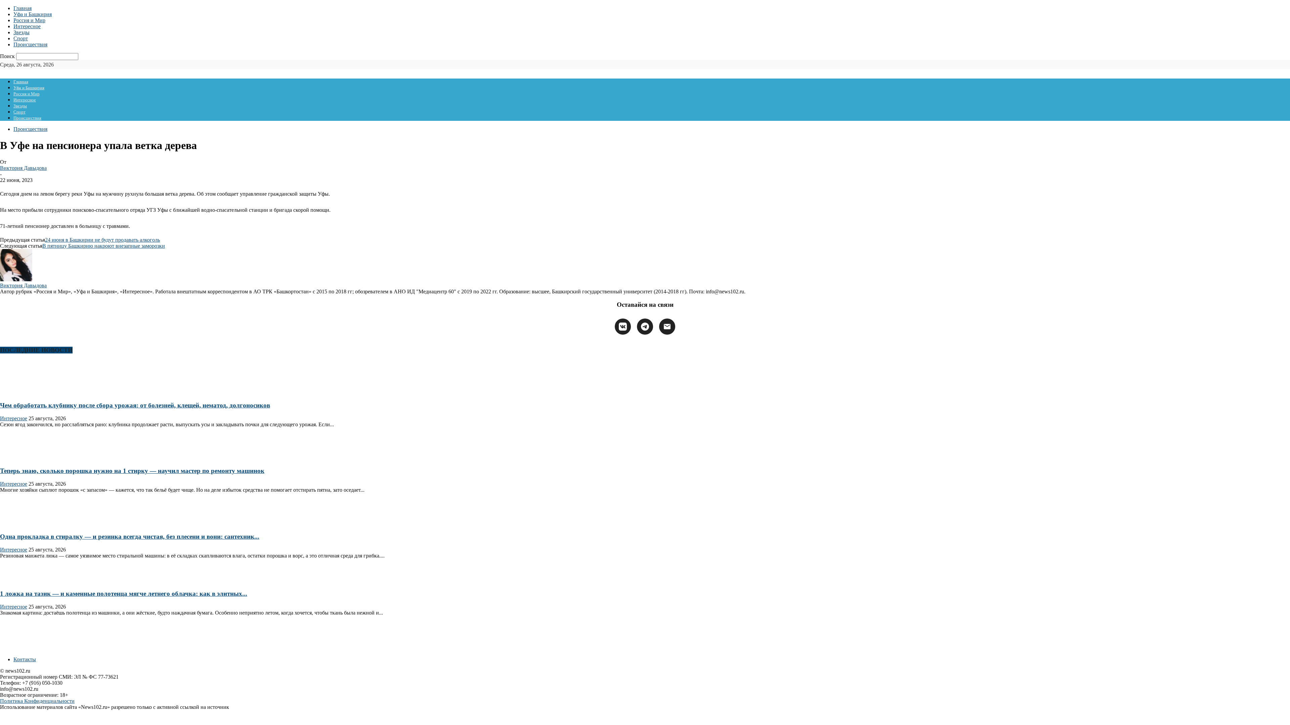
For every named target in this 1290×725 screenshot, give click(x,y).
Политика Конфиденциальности (37, 701)
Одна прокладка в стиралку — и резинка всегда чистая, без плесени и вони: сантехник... (129, 536)
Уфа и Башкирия (32, 14)
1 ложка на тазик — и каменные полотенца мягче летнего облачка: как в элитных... (123, 593)
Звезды (21, 32)
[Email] (667, 327)
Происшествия (30, 44)
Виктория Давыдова (23, 168)
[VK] (623, 327)
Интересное (27, 26)
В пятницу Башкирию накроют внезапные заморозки (103, 246)
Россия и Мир (29, 20)
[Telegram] (645, 327)
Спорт (20, 38)
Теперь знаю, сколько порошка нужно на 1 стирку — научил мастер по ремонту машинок (132, 470)
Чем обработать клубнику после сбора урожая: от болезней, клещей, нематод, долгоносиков (135, 405)
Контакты (24, 659)
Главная (22, 8)
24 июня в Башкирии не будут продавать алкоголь (102, 240)
